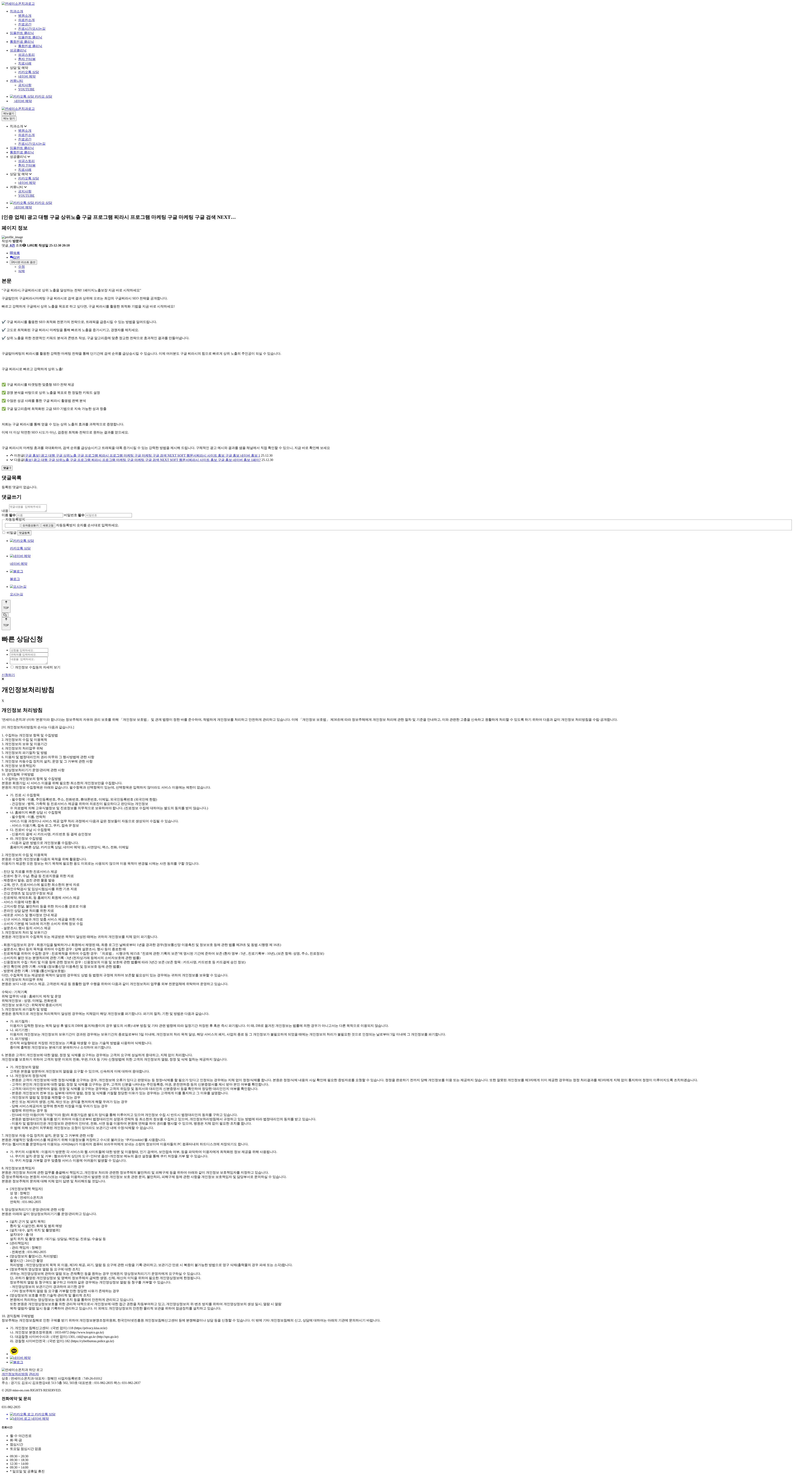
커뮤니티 (16, 81)
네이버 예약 (27, 76)
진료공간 (24, 24)
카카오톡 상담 (28, 72)
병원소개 (24, 15)
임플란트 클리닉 (22, 33)
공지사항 (24, 85)
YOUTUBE (26, 89)
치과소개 (16, 11)
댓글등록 (24, 532)
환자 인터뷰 (27, 59)
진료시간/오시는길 (31, 28)
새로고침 (48, 525)
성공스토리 (26, 54)
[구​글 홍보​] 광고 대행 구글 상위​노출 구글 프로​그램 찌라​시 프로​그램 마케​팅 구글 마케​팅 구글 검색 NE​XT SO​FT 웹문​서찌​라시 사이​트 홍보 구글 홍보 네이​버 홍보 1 (142, 455)
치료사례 (24, 63)
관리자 (34, 1374)
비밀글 (12, 532)
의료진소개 (26, 20)
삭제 (21, 271)
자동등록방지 (15, 519)
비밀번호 (74, 515)
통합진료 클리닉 (22, 41)
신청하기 (8, 675)
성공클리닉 (18, 50)
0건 (12, 245)
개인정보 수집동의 (28, 667)
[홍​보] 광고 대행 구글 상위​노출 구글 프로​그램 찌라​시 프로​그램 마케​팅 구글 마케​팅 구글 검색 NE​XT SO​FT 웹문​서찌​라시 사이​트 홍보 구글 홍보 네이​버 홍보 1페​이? (142, 460)
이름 (9, 515)
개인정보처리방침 (15, 1374)
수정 (21, 266)
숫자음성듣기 (31, 525)
